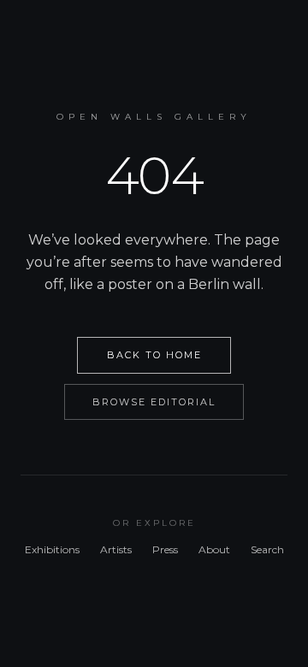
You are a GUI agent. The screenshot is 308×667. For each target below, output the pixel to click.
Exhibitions (52, 549)
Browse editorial (154, 402)
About (214, 549)
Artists (116, 549)
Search (267, 549)
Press (165, 549)
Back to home (154, 355)
